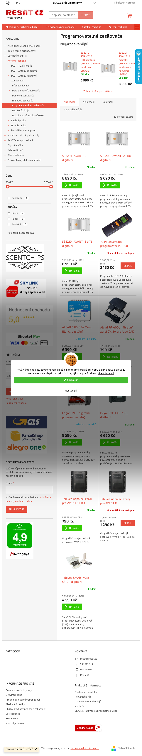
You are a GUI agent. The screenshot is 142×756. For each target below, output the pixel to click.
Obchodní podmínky (86, 692)
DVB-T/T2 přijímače (21, 66)
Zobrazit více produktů (96, 91)
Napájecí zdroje (20, 110)
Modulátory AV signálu (23, 130)
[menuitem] (22, 27)
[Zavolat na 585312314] (11, 2)
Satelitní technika (17, 56)
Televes (19, 224)
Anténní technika (17, 61)
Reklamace (12, 718)
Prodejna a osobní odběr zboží (23, 700)
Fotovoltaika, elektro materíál (24, 160)
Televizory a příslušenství (22, 51)
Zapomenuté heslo (16, 403)
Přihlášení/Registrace (124, 2)
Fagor (17, 219)
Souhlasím (72, 380)
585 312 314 (86, 664)
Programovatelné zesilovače (28, 105)
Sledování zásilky (15, 704)
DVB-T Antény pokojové (24, 71)
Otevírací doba (14, 695)
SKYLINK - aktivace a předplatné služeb (96, 711)
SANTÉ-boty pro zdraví (20, 140)
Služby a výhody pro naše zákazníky (25, 709)
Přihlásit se (16, 509)
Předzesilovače (21, 86)
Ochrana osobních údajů (88, 702)
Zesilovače (17, 81)
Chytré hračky (15, 145)
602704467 (86, 669)
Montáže (79, 706)
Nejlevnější (89, 102)
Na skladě (19, 198)
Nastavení (71, 391)
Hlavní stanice (18, 125)
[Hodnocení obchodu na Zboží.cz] (88, 728)
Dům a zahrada (16, 155)
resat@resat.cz (88, 659)
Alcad (17, 214)
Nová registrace (14, 399)
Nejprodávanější (73, 109)
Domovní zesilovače (23, 96)
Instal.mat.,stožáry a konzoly (23, 135)
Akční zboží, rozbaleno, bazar (24, 46)
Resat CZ (85, 675)
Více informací (106, 373)
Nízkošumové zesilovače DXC (28, 115)
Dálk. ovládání (15, 150)
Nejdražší (108, 102)
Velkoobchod (13, 714)
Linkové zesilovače (22, 101)
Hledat (85, 15)
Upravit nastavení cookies (85, 748)
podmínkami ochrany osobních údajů (29, 499)
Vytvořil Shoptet (127, 748)
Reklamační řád (83, 697)
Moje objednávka (15, 723)
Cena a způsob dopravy (67, 3)
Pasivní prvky (18, 120)
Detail (128, 265)
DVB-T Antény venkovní (24, 76)
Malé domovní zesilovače (26, 91)
